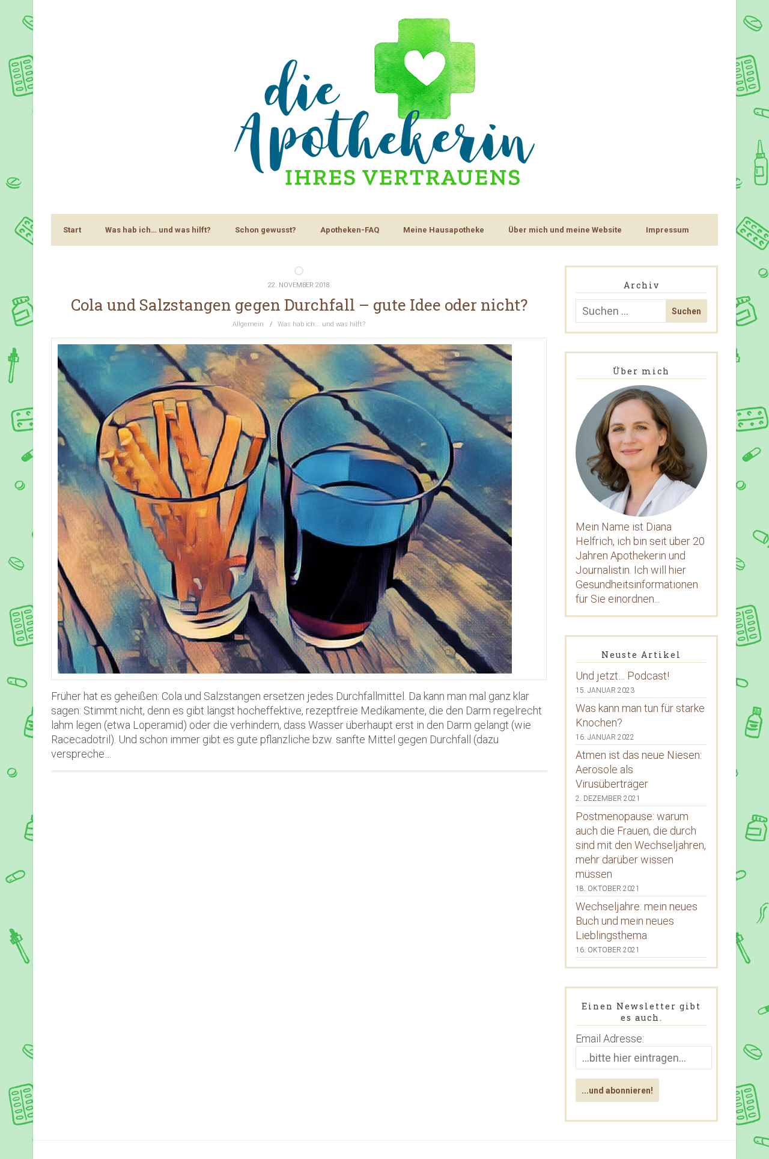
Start (72, 229)
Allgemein (248, 324)
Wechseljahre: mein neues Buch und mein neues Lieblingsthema (637, 920)
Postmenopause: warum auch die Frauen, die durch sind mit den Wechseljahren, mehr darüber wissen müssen (641, 845)
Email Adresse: (610, 1038)
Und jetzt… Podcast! (622, 675)
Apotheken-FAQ (349, 229)
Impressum (667, 229)
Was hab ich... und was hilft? (321, 324)
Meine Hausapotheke (443, 229)
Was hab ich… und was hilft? (158, 229)
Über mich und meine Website (565, 229)
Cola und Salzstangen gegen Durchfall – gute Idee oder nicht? (299, 304)
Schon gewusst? (265, 229)
